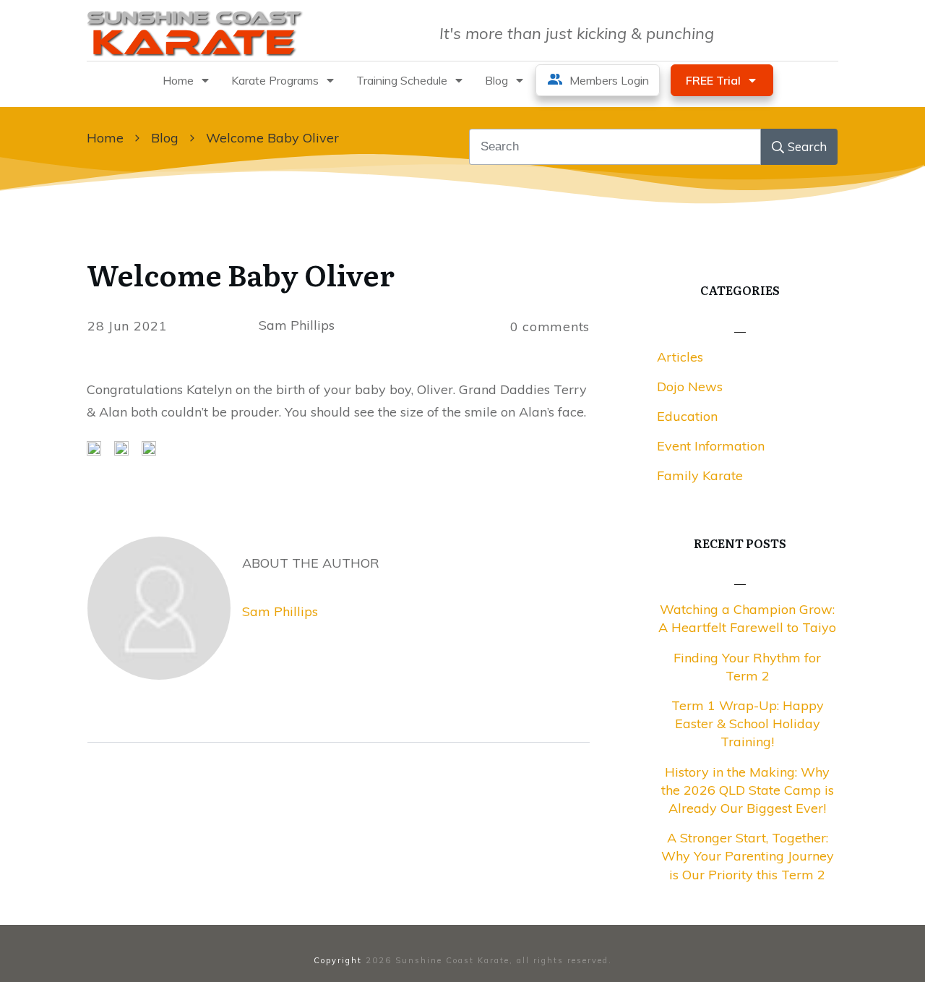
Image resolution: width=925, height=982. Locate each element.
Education (687, 416)
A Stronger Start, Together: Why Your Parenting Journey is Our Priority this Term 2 (747, 855)
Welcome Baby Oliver (241, 273)
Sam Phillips (280, 611)
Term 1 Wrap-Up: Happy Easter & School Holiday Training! (747, 723)
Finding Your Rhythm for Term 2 (747, 666)
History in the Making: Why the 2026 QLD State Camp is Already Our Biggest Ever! (747, 790)
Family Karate (700, 475)
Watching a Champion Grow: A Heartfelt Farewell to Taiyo (747, 618)
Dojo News (690, 386)
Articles (680, 357)
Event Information (711, 445)
